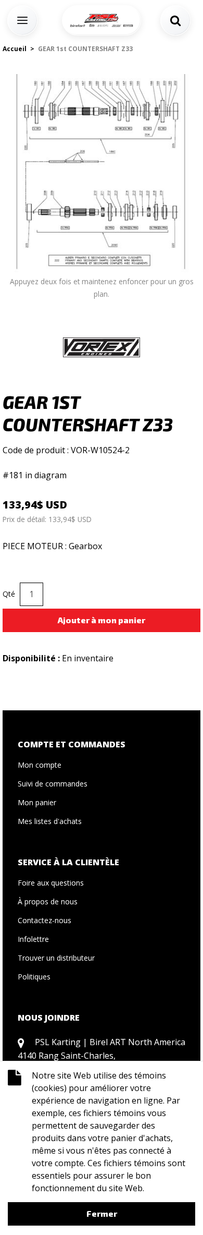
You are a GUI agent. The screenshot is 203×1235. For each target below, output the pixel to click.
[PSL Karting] (101, 20)
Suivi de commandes (52, 784)
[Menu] (22, 20)
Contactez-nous (44, 920)
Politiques (34, 977)
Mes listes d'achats (50, 821)
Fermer (101, 1213)
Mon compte (39, 765)
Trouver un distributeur (56, 958)
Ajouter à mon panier (101, 620)
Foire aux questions (51, 883)
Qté (9, 594)
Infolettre (33, 939)
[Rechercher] (175, 20)
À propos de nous (48, 901)
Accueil (15, 48)
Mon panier (37, 802)
